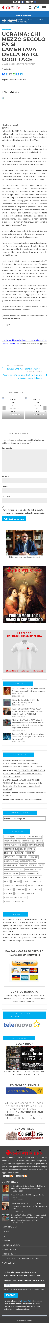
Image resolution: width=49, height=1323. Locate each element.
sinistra (8, 885)
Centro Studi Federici (14, 845)
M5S (41, 865)
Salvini (37, 881)
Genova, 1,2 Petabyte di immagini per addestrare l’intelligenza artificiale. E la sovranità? (28, 736)
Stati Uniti (20, 885)
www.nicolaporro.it (14, 901)
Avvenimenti (7, 29)
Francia (19, 853)
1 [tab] (14, 418)
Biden (39, 841)
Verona (8, 893)
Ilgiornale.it (11, 861)
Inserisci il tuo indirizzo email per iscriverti (24, 1280)
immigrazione (10, 865)
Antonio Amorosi (12, 841)
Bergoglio (28, 841)
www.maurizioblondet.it (15, 897)
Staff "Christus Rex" (26, 64)
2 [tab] (17, 418)
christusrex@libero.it (39, 1160)
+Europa (9, 837)
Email (5, 486)
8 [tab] (35, 418)
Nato (8, 877)
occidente (20, 877)
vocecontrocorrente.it (26, 893)
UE (30, 889)
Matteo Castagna (33, 869)
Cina (23, 849)
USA (38, 889)
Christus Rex (11, 849)
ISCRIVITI (10, 1295)
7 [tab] (32, 418)
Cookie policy (9, 1254)
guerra (33, 857)
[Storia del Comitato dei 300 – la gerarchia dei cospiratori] (7, 702)
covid (32, 849)
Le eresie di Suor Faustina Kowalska (27, 799)
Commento (7, 448)
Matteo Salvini (11, 873)
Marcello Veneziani (13, 869)
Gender (30, 853)
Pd (7, 881)
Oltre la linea (34, 877)
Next (44, 408)
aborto (21, 837)
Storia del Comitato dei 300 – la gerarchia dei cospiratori (25, 701)
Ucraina (20, 889)
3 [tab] (20, 418)
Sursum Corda (35, 885)
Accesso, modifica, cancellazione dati (21, 1258)
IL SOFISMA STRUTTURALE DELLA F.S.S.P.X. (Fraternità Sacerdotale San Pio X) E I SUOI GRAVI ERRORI (27, 711)
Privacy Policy (9, 1249)
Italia (23, 865)
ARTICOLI (6, 1232)
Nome (5, 476)
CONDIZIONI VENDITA (11, 1245)
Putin (16, 881)
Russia (26, 881)
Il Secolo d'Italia (28, 861)
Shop (5, 1236)
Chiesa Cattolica (35, 845)
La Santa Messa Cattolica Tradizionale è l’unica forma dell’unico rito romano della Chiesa (28, 691)
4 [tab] (23, 418)
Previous (4, 408)
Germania (9, 857)
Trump (8, 889)
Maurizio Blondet (29, 873)
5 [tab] (26, 418)
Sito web (6, 496)
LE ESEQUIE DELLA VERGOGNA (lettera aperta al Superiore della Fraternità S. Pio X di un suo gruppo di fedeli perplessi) (22, 784)
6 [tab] (29, 418)
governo (21, 857)
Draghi (8, 853)
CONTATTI (7, 1240)
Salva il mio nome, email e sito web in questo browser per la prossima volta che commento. (23, 511)
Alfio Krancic (35, 837)
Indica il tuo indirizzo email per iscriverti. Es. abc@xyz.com (24, 1289)
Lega (33, 865)
